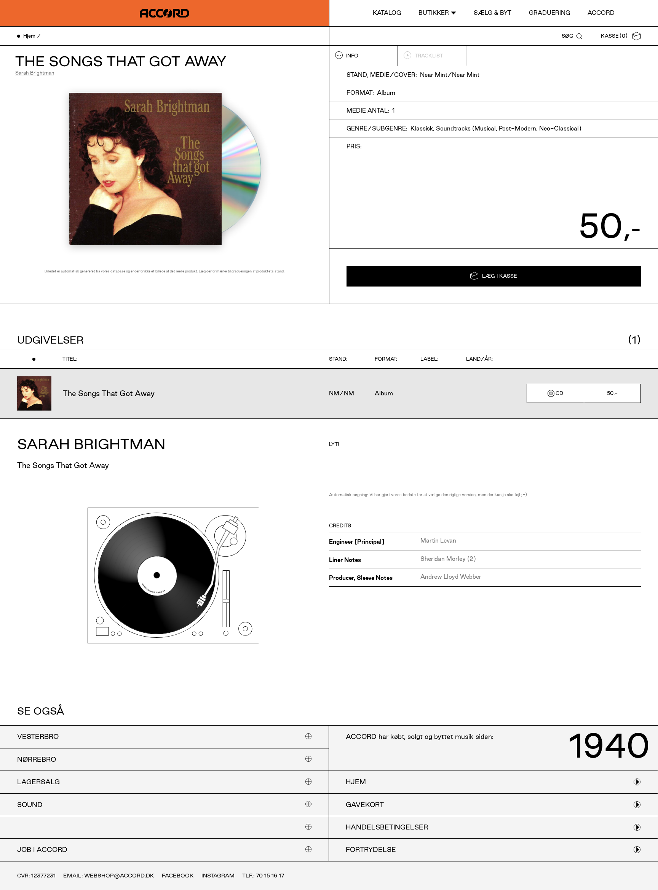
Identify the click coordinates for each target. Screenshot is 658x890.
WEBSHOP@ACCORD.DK (119, 875)
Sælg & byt (492, 13)
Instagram (218, 875)
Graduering (549, 13)
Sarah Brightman (34, 72)
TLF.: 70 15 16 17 (263, 875)
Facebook (178, 875)
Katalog (387, 13)
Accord (601, 13)
